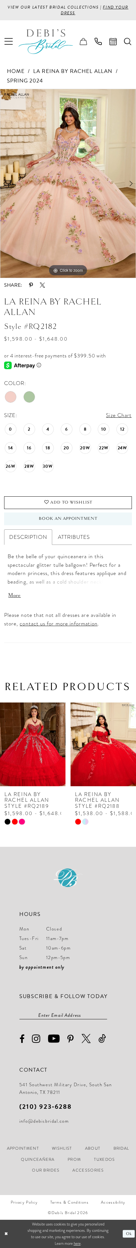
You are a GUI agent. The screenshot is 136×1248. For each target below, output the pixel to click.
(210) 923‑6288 (45, 1106)
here (77, 1243)
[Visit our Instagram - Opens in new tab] (36, 1039)
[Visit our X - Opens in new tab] (86, 1038)
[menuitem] (8, 41)
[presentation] (49, 744)
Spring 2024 (25, 81)
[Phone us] (98, 41)
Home (16, 71)
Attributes (74, 537)
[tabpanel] (68, 183)
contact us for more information (58, 623)
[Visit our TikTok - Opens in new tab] (102, 1038)
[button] (8, 41)
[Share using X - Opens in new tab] (42, 285)
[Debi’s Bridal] (50, 41)
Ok (129, 1233)
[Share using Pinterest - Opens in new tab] (31, 285)
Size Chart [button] (119, 415)
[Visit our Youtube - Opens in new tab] (54, 1039)
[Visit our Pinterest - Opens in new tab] (70, 1039)
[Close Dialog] (6, 1234)
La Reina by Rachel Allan (72, 71)
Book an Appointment (68, 518)
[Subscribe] (104, 1015)
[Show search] (128, 41)
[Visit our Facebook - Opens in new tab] (22, 1039)
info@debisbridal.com (44, 1121)
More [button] (14, 595)
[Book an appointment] (113, 41)
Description (28, 537)
